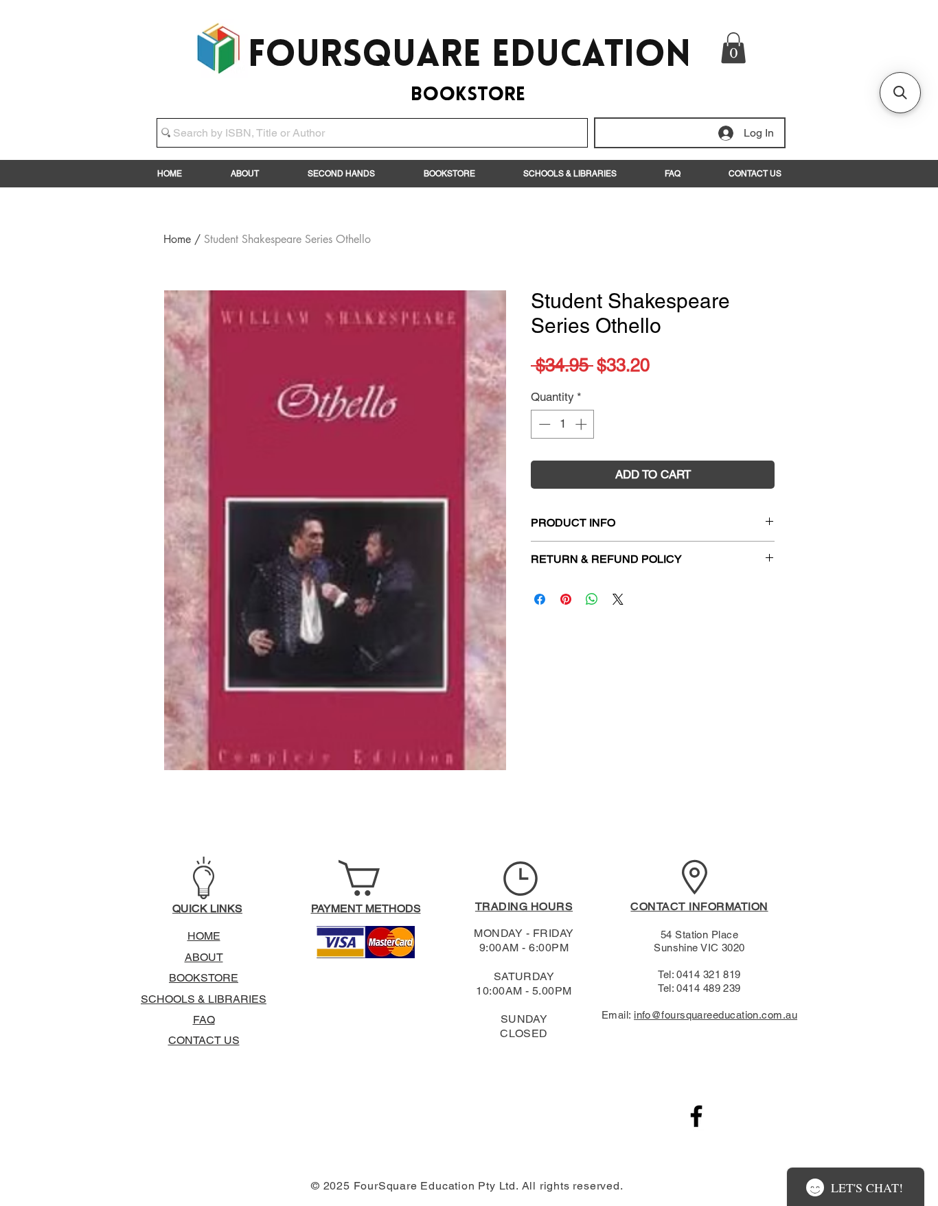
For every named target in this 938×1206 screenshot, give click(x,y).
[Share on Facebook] (539, 599)
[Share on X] (618, 599)
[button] (733, 47)
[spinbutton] (562, 424)
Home (177, 239)
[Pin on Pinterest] (566, 599)
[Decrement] (543, 424)
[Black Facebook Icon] (696, 1116)
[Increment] (582, 424)
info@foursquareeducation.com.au (715, 1015)
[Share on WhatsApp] (592, 599)
